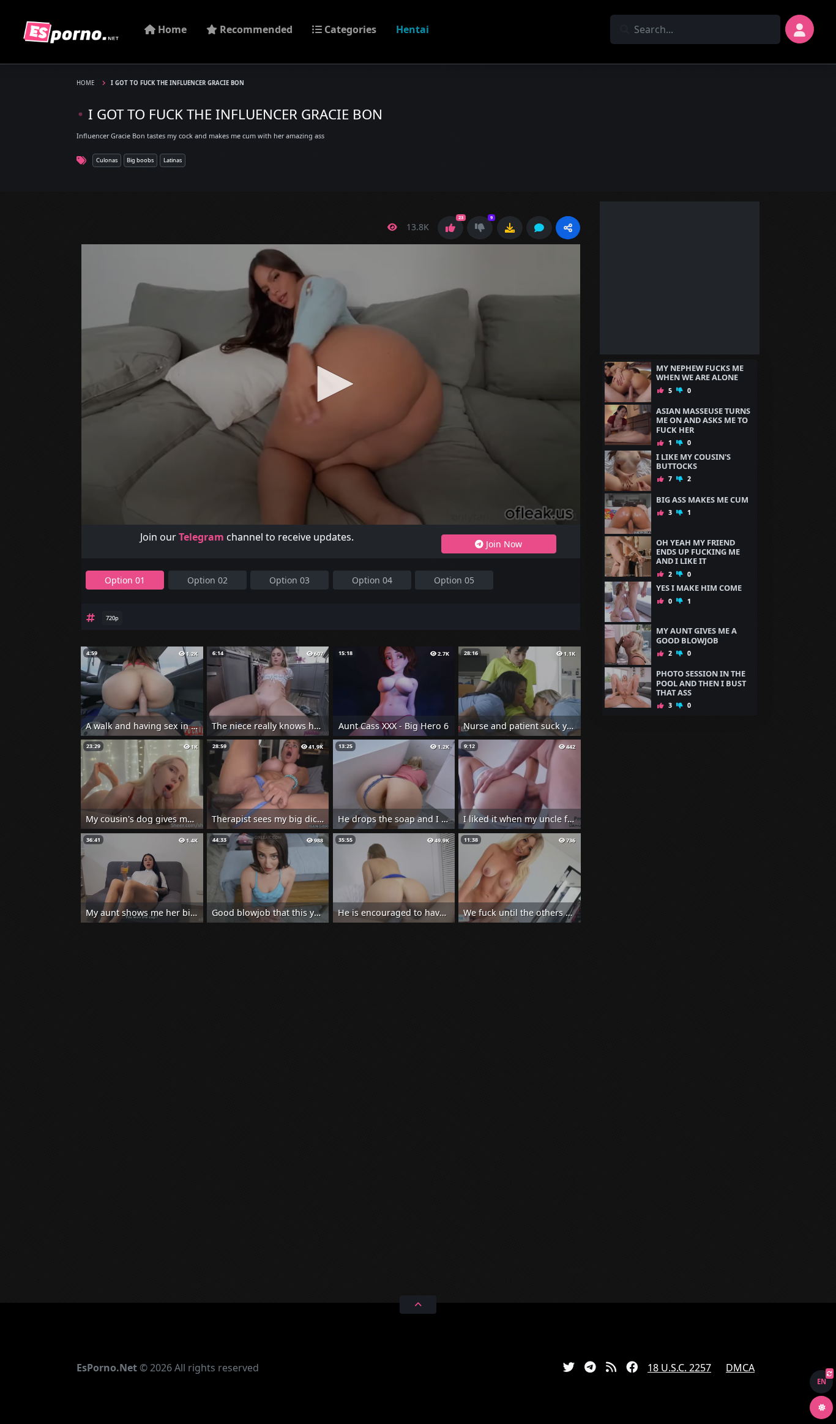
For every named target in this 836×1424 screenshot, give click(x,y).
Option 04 (372, 580)
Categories (349, 29)
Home (171, 29)
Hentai (412, 29)
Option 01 (125, 580)
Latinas (172, 160)
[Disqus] (330, 1107)
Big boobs (140, 160)
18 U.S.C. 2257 (679, 1367)
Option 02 (207, 580)
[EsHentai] (71, 32)
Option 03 (289, 580)
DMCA (740, 1367)
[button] (568, 227)
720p (112, 618)
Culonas (107, 160)
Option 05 (454, 580)
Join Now (502, 544)
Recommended (255, 29)
